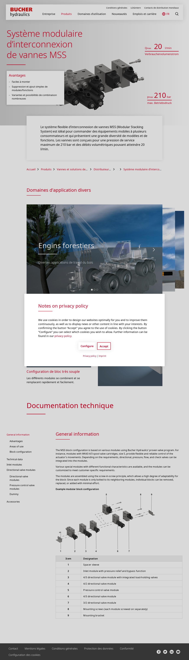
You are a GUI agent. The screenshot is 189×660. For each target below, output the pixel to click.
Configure (87, 346)
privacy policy (62, 336)
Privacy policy (89, 355)
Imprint (102, 355)
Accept (104, 346)
